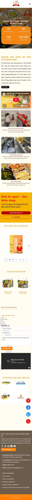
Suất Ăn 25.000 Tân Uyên (19, 292)
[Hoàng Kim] (16, 4)
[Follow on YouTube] (15, 446)
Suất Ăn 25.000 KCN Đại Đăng (4, 292)
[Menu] (30, 4)
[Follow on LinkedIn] (12, 446)
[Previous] (2, 286)
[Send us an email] (8, 446)
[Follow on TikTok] (5, 446)
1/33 (6, 259)
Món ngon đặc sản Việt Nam (8, 316)
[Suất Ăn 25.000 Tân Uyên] (19, 283)
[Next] (29, 286)
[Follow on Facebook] (2, 446)
